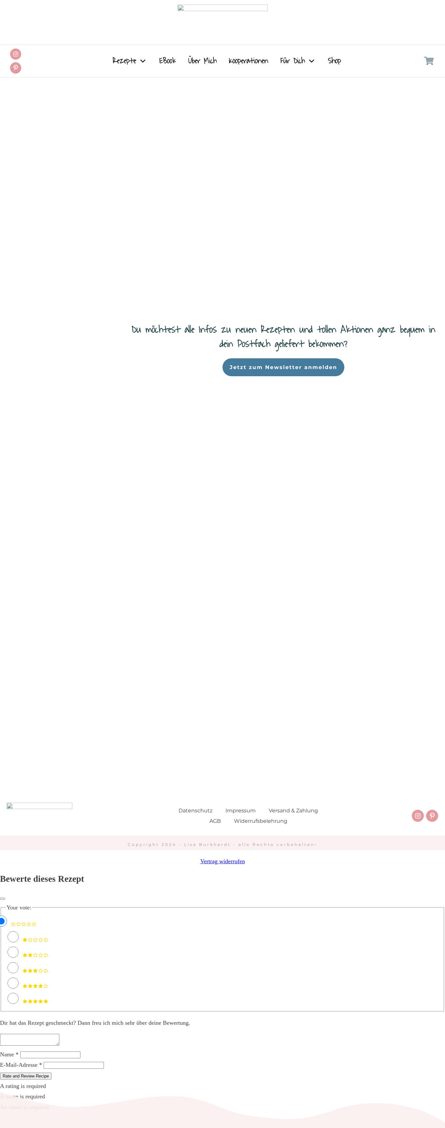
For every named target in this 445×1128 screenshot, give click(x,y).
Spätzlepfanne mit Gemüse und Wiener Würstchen (103, 148)
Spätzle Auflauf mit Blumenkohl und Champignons (311, 148)
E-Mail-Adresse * (21, 1065)
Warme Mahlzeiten (189, 166)
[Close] (2, 899)
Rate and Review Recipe (26, 1076)
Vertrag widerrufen (222, 861)
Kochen (162, 166)
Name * (9, 1054)
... (165, 257)
